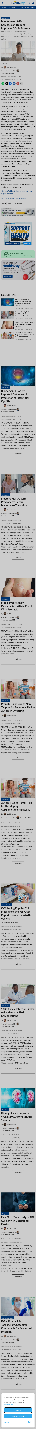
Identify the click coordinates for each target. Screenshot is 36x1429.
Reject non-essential (18, 1416)
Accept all (18, 1410)
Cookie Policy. (8, 1404)
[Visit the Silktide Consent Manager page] (29, 1422)
